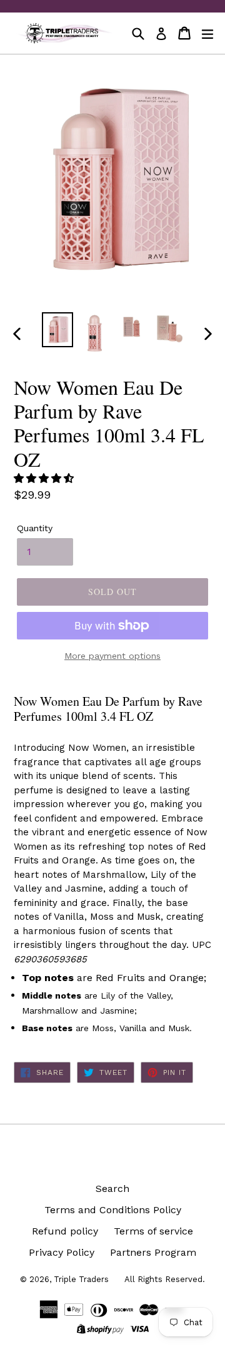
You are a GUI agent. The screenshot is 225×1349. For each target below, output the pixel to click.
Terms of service (153, 1231)
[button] (45, 478)
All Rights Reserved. (164, 1279)
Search (112, 1188)
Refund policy (65, 1231)
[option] (57, 329)
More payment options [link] (112, 656)
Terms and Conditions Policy (112, 1210)
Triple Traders (81, 1279)
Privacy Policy (61, 1252)
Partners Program (153, 1252)
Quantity (34, 528)
